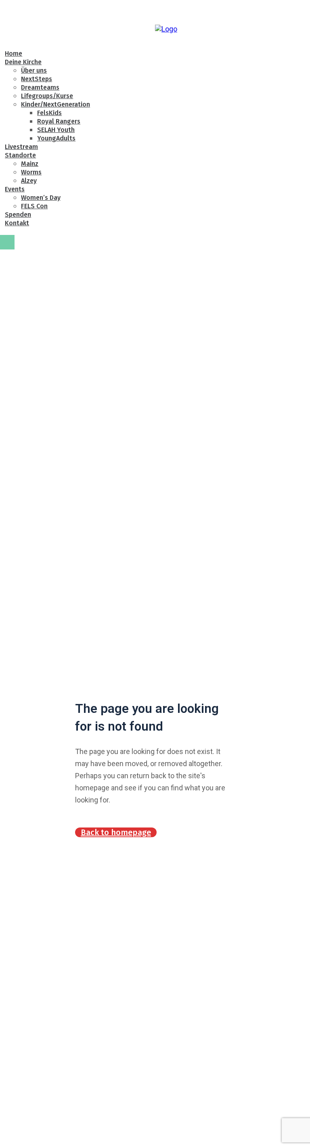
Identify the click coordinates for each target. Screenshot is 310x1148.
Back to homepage (116, 832)
